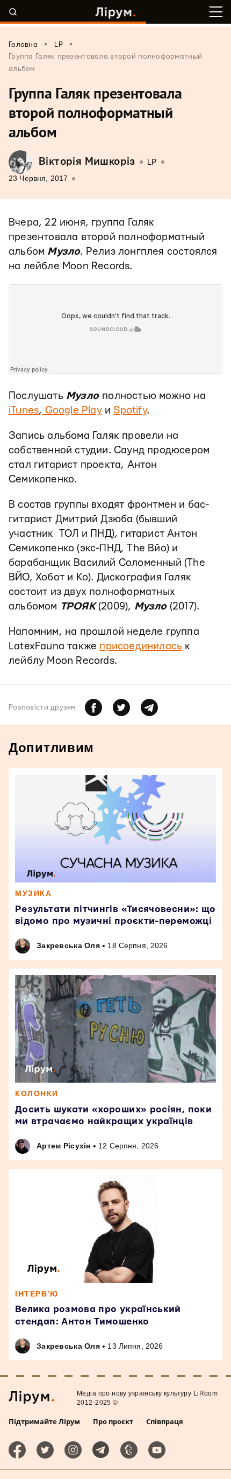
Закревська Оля (68, 945)
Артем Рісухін (64, 1145)
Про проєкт (113, 1421)
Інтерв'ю (36, 1293)
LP (152, 162)
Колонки (37, 1093)
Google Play (72, 410)
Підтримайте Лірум (44, 1421)
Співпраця (164, 1421)
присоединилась (140, 646)
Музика (33, 893)
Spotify (129, 410)
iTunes (24, 410)
